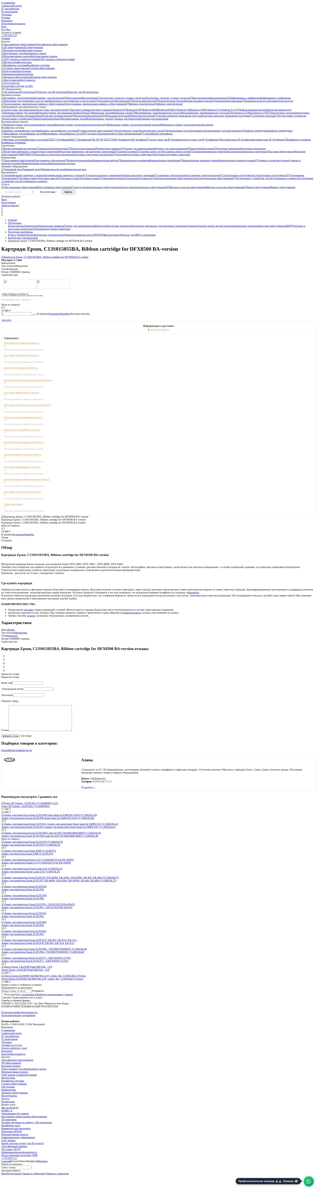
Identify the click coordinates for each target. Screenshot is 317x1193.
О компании (8, 2)
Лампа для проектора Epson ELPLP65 (22, 934)
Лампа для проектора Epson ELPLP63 (22, 916)
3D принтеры (9, 1119)
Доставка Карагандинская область (23, 417)
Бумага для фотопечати (21, 234)
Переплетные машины (51, 226)
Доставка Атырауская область (21, 368)
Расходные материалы (119, 226)
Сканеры (192, 226)
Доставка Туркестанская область (22, 492)
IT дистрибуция (10, 8)
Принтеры (101, 226)
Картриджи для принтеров (49, 234)
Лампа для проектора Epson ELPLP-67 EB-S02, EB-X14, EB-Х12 (37, 943)
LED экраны (8, 1140)
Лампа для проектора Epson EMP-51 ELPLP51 (27, 853)
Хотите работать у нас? (14, 1048)
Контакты (6, 20)
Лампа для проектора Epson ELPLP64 (22, 925)
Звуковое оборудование (14, 1092)
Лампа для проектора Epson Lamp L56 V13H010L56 (30, 871)
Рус (3, 29)
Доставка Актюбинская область (21, 343)
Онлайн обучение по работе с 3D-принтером (26, 1122)
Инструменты (9, 1095)
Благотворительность (13, 23)
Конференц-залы (10, 1125)
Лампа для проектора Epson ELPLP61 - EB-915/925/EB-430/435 (36, 907)
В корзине (59, 313)
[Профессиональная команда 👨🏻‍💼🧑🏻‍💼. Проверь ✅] (309, 1181)
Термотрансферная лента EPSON (83, 234)
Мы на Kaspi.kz (10, 1107)
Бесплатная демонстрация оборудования (24, 1116)
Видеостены (8, 1077)
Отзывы (5, 17)
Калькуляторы (16, 226)
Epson (11, 629)
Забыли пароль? (10, 205)
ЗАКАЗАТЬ (6, 320)
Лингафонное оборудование (17, 1060)
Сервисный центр (11, 5)
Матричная (20, 632)
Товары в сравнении (57, 1173)
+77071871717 (9, 35)
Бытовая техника (10, 1066)
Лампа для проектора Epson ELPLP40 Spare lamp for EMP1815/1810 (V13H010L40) (47, 818)
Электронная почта (12, 689)
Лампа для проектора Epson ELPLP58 (22, 889)
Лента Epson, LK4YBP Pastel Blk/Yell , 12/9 (25, 969)
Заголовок (7, 695)
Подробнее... (88, 787)
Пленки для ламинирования (79, 226)
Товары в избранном (33, 1173)
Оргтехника (14, 223)
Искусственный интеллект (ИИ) (19, 1155)
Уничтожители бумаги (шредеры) (51, 229)
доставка (28, 609)
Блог (4, 26)
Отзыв (5, 730)
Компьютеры (8, 1089)
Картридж (11, 635)
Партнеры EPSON (11, 1131)
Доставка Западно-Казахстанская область (27, 405)
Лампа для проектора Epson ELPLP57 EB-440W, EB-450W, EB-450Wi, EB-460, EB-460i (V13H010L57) (58, 880)
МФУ (289, 226)
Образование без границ (15, 1113)
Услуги (5, 1098)
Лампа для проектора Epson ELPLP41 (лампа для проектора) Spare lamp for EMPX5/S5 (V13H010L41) (58, 827)
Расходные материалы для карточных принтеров (159, 226)
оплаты (31, 615)
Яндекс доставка (13, 504)
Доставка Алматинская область (21, 355)
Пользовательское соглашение (18, 1015)
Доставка (6, 14)
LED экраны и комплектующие (19, 1074)
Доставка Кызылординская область (24, 442)
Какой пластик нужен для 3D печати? (22, 1143)
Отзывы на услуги (11, 1045)
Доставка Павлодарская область (22, 467)
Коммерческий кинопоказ (16, 1128)
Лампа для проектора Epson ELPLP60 (22, 898)
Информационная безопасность (19, 1152)
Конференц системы (12, 1080)
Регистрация (8, 202)
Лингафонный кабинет (14, 1146)
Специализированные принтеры (240, 226)
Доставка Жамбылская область (21, 392)
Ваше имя (6, 682)
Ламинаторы (31, 226)
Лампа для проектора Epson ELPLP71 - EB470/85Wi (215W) (34, 961)
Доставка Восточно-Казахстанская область (28, 380)
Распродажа (8, 1101)
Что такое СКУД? (11, 1149)
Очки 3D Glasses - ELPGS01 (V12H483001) (25, 806)
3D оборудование (11, 1063)
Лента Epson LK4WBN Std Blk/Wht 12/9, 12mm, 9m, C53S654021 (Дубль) (42, 978)
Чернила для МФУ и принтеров (138, 234)
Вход (4, 199)
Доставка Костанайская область (22, 430)
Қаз (8, 29)
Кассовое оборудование (272, 226)
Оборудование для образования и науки (23, 1068)
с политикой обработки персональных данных (46, 994)
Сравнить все (47, 796)
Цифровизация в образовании (18, 1137)
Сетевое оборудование (14, 1083)
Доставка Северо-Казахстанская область (27, 479)
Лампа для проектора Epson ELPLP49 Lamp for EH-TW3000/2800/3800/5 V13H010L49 (49, 836)
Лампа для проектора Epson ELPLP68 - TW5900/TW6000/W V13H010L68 (42, 952)
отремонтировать (131, 612)
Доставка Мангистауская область (22, 454)
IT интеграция (9, 11)
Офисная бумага (111, 234)
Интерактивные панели (14, 1071)
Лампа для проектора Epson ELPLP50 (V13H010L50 (30, 844)
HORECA (7, 1110)
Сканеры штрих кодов (209, 226)
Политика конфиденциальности (19, 1012)
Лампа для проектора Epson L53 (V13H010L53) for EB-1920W (36, 862)
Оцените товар (9, 701)
